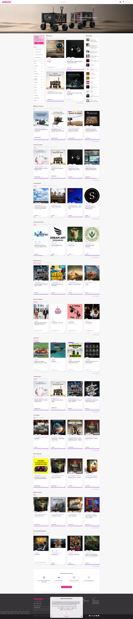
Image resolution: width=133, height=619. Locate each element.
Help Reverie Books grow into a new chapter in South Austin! (40, 247)
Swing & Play (71, 322)
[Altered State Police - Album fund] (75, 195)
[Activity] (123, 2)
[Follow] (35, 319)
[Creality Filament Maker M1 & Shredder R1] (41, 118)
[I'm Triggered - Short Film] (58, 311)
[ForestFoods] (75, 234)
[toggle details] (64, 69)
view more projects (95, 141)
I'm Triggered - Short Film (57, 322)
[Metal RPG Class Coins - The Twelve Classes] (92, 350)
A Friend (49, 61)
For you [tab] (35, 146)
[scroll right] (83, 38)
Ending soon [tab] (55, 146)
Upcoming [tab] (39, 146)
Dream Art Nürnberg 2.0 (56, 245)
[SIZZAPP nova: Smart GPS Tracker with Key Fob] (75, 350)
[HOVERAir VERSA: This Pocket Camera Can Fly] (41, 157)
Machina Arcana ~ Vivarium (91, 438)
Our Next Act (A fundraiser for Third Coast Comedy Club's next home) (40, 208)
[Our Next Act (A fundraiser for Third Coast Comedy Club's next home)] (41, 195)
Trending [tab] (35, 378)
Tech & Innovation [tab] (39, 108)
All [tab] (34, 108)
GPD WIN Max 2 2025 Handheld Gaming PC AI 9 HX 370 (57, 131)
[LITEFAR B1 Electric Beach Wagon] (55, 80)
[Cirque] (92, 273)
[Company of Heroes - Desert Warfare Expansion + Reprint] (75, 427)
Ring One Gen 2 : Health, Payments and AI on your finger (74, 169)
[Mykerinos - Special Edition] (75, 273)
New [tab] (34, 417)
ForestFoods (71, 245)
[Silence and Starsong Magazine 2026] (92, 195)
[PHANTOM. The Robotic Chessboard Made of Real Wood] (92, 118)
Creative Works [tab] (45, 108)
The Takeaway (88, 322)
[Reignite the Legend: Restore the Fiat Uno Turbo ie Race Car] (41, 350)
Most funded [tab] (40, 378)
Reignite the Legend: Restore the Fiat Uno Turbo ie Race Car (40, 363)
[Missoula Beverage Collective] (92, 234)
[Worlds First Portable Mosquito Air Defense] (75, 118)
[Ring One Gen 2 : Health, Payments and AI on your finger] (75, 49)
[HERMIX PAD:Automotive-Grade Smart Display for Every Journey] (92, 157)
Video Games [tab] (48, 262)
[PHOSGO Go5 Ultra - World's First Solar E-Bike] (75, 80)
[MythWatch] (41, 427)
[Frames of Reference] (58, 195)
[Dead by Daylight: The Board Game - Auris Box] (41, 273)
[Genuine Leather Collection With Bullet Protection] (41, 311)
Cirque (86, 284)
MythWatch (37, 438)
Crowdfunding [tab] (44, 146)
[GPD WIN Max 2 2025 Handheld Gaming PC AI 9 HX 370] (58, 118)
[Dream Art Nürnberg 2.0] (58, 234)
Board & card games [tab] (37, 262)
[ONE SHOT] (58, 350)
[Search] (60, 2)
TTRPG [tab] (43, 262)
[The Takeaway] (92, 311)
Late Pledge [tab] (49, 146)
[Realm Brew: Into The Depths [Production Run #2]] (92, 388)
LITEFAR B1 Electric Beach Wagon (54, 93)
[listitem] (38, 63)
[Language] (120, 2)
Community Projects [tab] (52, 108)
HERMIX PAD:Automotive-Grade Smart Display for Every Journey (91, 169)
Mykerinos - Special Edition (74, 284)
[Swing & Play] (75, 311)
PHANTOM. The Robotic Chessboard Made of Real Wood (91, 131)
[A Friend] (55, 49)
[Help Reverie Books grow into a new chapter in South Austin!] (41, 234)
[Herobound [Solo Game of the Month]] (58, 273)
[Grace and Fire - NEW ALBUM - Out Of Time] (58, 427)
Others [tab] (52, 262)
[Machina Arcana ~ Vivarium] (92, 427)
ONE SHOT (53, 361)
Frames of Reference (56, 206)
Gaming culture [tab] (59, 108)
